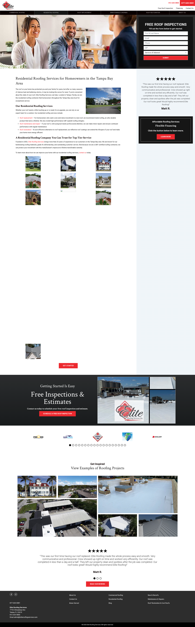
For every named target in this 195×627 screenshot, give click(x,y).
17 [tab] (119, 445)
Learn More (166, 137)
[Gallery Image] (36, 487)
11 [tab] (100, 445)
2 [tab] (73, 445)
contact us (82, 153)
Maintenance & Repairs (118, 13)
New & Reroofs (153, 595)
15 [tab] (113, 445)
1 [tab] (70, 445)
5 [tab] (82, 445)
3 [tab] (76, 445)
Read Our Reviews (97, 584)
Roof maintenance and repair (30, 124)
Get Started (68, 366)
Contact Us (189, 8)
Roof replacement (26, 118)
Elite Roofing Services (36, 142)
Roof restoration (25, 130)
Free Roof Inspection (165, 8)
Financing (179, 8)
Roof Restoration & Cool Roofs (159, 603)
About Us (182, 13)
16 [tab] (116, 445)
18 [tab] (122, 445)
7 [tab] (88, 445)
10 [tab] (97, 445)
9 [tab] (94, 445)
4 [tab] (79, 445)
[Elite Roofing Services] (8, 5)
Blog (110, 603)
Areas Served (74, 603)
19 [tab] (125, 445)
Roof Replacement (84, 13)
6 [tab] (85, 445)
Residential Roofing (51, 13)
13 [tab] (106, 445)
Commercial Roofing (17, 13)
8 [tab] (91, 445)
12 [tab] (103, 445)
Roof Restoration (153, 13)
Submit (166, 58)
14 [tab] (109, 445)
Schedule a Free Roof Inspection (57, 414)
